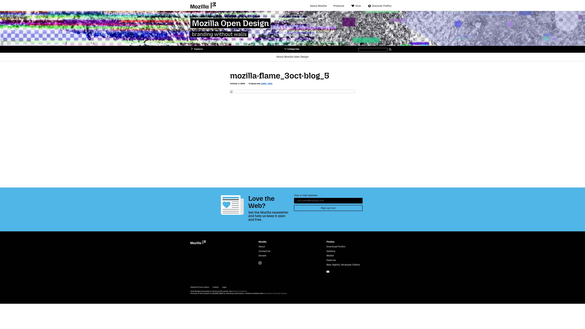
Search (390, 49)
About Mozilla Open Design (292, 56)
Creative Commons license (276, 293)
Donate (262, 255)
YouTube (327, 272)
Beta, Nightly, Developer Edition (343, 265)
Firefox (330, 241)
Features (331, 260)
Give (358, 5)
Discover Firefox (382, 5)
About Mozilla (318, 6)
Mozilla (203, 5)
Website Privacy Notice (199, 287)
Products (338, 6)
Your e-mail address (305, 195)
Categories (293, 49)
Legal (224, 287)
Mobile (330, 255)
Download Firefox (335, 246)
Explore (198, 49)
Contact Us (264, 251)
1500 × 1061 (266, 83)
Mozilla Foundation (239, 291)
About (262, 246)
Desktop (330, 251)
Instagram (260, 263)
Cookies (216, 287)
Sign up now (328, 208)
